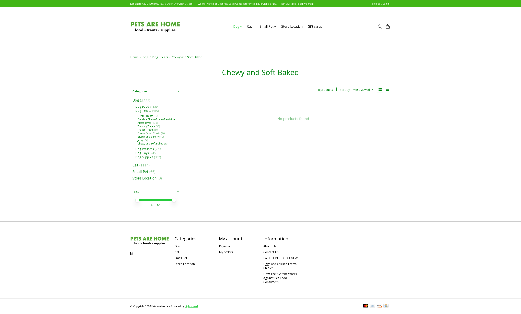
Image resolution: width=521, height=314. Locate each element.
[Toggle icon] (380, 26)
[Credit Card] (386, 306)
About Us (269, 246)
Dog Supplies (144, 157)
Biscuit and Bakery (148, 136)
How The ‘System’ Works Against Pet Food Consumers (280, 278)
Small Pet (140, 171)
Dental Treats (145, 116)
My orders (226, 252)
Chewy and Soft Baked (150, 143)
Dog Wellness (144, 149)
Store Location (292, 26)
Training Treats (146, 126)
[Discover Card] (379, 306)
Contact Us (271, 252)
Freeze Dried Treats (149, 133)
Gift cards (315, 26)
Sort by (345, 90)
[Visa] (372, 306)
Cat (135, 165)
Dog (145, 57)
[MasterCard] (366, 306)
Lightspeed (191, 306)
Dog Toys (142, 153)
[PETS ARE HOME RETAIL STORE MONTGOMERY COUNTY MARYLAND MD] (155, 26)
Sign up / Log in (381, 3)
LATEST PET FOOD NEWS (281, 258)
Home (134, 57)
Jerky (140, 140)
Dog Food (142, 106)
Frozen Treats (145, 129)
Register (224, 246)
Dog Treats (160, 57)
